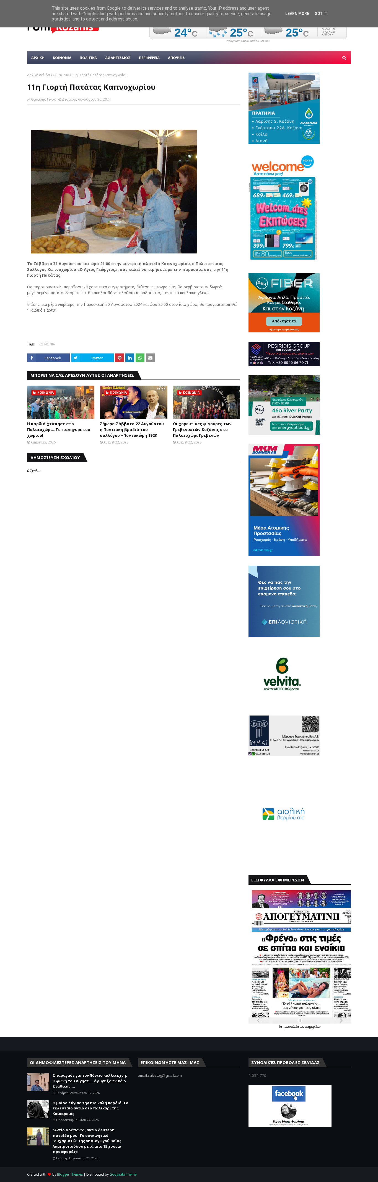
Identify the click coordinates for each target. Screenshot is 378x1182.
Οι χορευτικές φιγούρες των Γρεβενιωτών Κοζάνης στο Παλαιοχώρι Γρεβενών (202, 429)
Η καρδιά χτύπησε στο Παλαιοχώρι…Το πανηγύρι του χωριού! (58, 429)
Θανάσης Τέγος (43, 99)
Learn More (297, 13)
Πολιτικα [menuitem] (88, 57)
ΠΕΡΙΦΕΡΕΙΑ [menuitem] (149, 57)
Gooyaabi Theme (123, 1174)
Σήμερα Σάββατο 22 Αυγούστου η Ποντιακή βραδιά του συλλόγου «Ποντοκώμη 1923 (132, 429)
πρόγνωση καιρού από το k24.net (248, 41)
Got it (321, 13)
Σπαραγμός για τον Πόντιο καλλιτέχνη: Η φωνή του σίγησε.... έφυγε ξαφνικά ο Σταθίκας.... (90, 1081)
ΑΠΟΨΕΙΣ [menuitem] (176, 57)
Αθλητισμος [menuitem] (118, 57)
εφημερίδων (312, 1027)
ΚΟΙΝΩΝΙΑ (61, 75)
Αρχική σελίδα (38, 75)
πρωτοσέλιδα (291, 1027)
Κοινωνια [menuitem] (62, 57)
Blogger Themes (70, 1174)
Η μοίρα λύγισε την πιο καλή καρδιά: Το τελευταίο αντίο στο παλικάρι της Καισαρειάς (90, 1108)
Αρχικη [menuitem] (38, 57)
